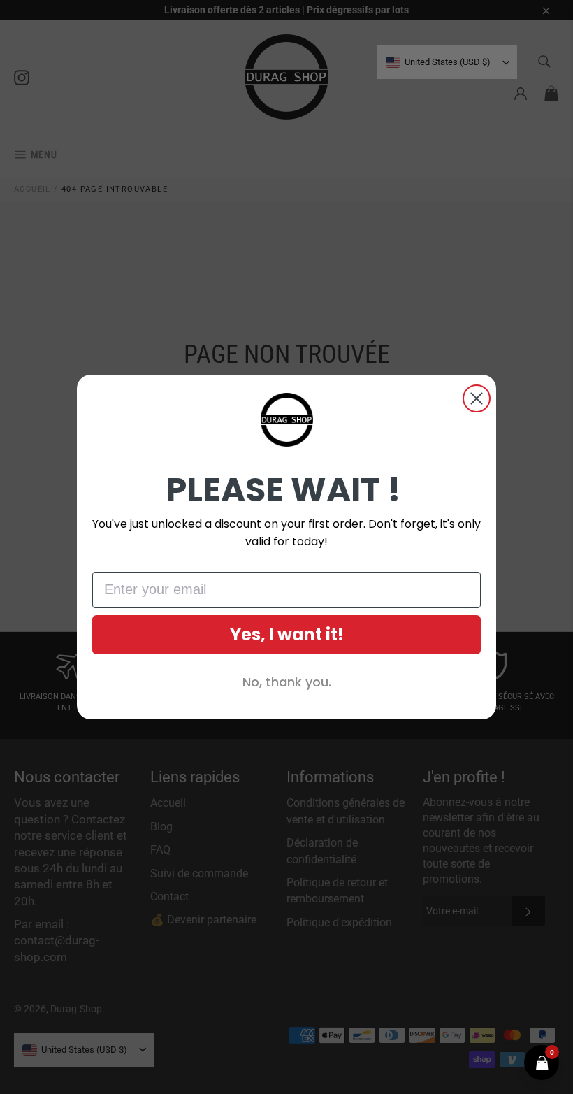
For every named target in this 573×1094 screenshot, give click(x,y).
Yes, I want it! (287, 634)
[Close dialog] (476, 398)
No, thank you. (286, 682)
